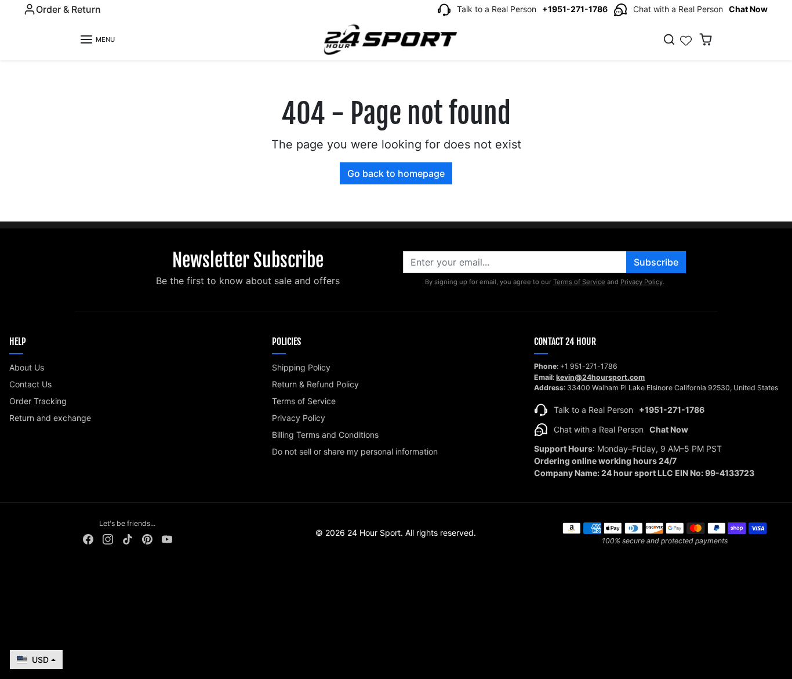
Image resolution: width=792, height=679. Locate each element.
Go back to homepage (396, 173)
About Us (26, 367)
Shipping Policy (301, 367)
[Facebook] (88, 538)
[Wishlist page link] (686, 39)
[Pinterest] (147, 538)
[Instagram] (108, 538)
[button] (97, 39)
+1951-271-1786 (575, 9)
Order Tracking (38, 401)
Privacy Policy (641, 282)
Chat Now (748, 9)
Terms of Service (579, 282)
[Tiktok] (127, 538)
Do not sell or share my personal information (355, 451)
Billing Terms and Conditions (325, 435)
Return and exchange (50, 418)
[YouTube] (167, 538)
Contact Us (30, 384)
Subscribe (656, 262)
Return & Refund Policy (315, 384)
